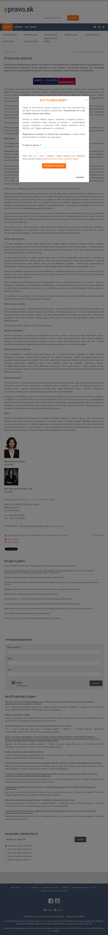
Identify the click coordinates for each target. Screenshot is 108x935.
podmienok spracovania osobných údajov (60, 159)
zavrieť (80, 177)
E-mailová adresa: (31, 145)
